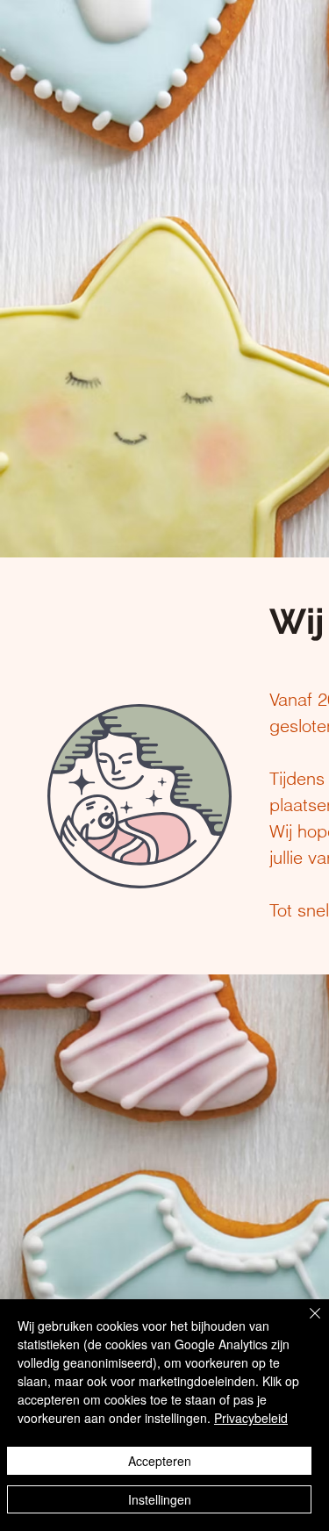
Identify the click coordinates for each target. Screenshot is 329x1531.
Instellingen (159, 1499)
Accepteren (159, 1461)
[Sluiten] (304, 1324)
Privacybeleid (251, 1418)
